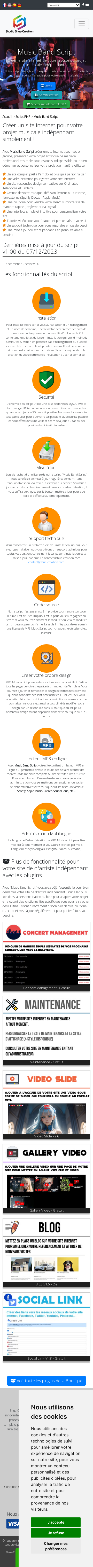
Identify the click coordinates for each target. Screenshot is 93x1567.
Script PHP (23, 116)
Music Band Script (46, 116)
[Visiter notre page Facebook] (83, 5)
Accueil (7, 116)
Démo (48, 86)
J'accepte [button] (56, 1522)
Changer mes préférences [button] (56, 1546)
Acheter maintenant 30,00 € (48, 104)
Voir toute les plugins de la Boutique (49, 1381)
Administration (48, 95)
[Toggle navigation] (81, 24)
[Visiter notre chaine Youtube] (87, 5)
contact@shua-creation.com (46, 562)
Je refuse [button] (56, 1533)
